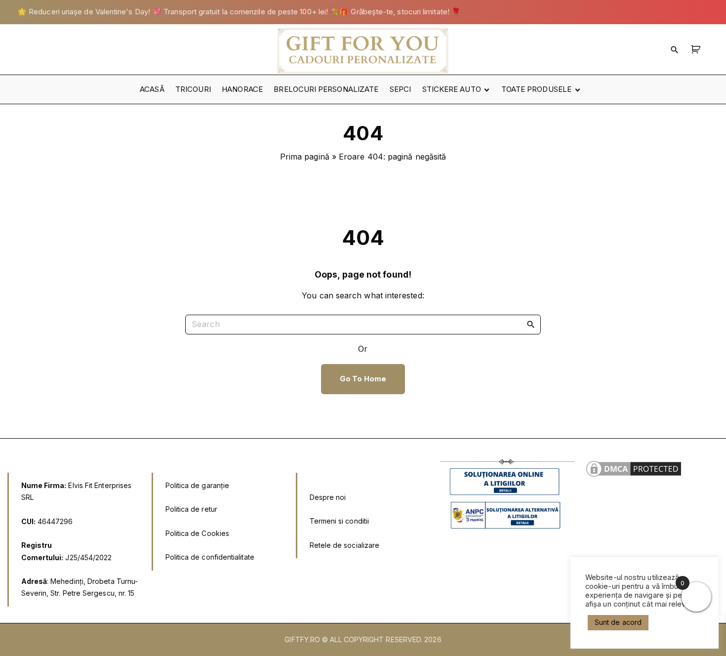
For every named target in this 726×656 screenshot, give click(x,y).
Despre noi (328, 497)
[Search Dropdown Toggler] (674, 49)
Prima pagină (304, 157)
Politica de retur (191, 509)
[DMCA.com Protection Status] (633, 476)
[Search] (531, 324)
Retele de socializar (342, 545)
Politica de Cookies (197, 533)
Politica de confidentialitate (209, 557)
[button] (697, 49)
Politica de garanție (197, 485)
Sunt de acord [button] (618, 622)
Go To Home (363, 378)
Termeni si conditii (339, 521)
